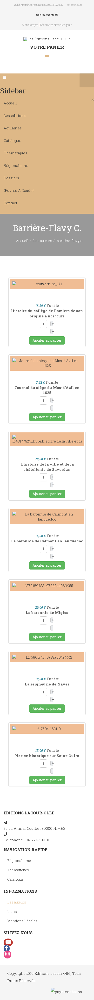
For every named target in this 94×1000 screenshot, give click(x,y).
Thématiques (15, 153)
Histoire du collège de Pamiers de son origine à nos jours (47, 313)
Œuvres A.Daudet (19, 190)
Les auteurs (42, 240)
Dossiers (11, 178)
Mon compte (30, 25)
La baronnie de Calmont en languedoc (47, 541)
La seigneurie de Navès (47, 684)
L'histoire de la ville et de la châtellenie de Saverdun (47, 467)
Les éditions (15, 115)
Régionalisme (16, 165)
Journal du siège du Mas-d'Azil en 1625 (47, 390)
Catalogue (12, 140)
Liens (12, 911)
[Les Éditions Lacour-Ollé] (47, 39)
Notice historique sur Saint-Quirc (47, 755)
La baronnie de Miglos (47, 612)
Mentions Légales (22, 921)
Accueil (10, 103)
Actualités (13, 128)
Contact (10, 202)
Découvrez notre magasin (56, 25)
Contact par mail (47, 15)
